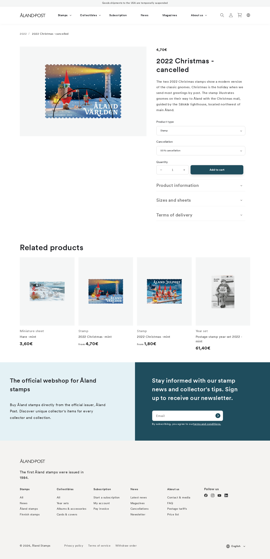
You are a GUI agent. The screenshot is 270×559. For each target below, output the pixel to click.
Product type (165, 121)
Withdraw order (126, 545)
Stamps (25, 489)
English (235, 546)
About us (173, 489)
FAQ (170, 503)
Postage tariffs (177, 508)
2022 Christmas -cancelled (50, 33)
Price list (173, 514)
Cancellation (164, 141)
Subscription (102, 489)
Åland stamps (29, 508)
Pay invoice (101, 508)
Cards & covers (67, 514)
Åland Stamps (41, 545)
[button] (62, 15)
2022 (23, 33)
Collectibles (65, 489)
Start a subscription (106, 497)
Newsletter (137, 514)
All (21, 497)
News (23, 503)
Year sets (63, 503)
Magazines (137, 503)
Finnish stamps (30, 514)
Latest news (138, 497)
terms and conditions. (207, 423)
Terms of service (99, 545)
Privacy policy (73, 545)
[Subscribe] (217, 415)
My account (101, 503)
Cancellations (139, 508)
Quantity (162, 162)
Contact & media (178, 497)
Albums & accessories (71, 508)
